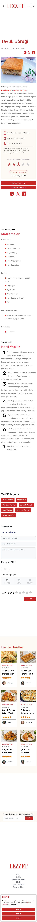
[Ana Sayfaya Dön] (19, 866)
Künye (18, 875)
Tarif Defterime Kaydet (20, 172)
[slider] (18, 164)
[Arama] (33, 6)
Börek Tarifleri (8, 500)
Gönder (29, 818)
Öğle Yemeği (7, 510)
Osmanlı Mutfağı (26, 505)
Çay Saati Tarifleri (9, 505)
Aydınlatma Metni (18, 880)
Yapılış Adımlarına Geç (19, 187)
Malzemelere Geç (19, 183)
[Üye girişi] (28, 6)
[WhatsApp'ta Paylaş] (25, 52)
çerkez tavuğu (20, 90)
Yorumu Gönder (30, 599)
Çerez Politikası (18, 884)
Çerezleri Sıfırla (18, 887)
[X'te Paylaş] (29, 52)
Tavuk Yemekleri (9, 515)
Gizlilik (18, 882)
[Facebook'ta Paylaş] (33, 52)
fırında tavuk (6, 90)
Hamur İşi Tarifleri (22, 510)
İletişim (18, 877)
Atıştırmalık (21, 500)
